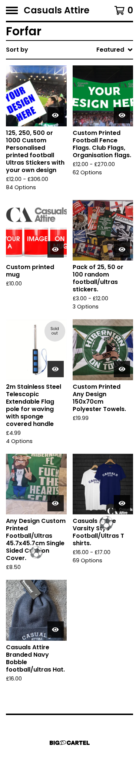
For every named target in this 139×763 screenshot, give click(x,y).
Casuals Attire (56, 10)
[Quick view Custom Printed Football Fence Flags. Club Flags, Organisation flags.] (122, 115)
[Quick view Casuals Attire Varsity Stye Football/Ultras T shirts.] (122, 503)
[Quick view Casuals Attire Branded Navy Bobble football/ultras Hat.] (55, 629)
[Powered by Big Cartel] (70, 742)
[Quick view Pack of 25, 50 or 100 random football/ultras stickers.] (122, 249)
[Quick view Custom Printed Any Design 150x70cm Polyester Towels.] (122, 369)
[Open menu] (12, 10)
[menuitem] (69, 50)
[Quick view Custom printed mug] (55, 249)
